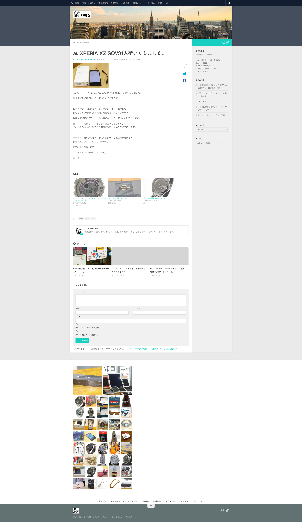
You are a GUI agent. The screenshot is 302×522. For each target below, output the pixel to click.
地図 (160, 3)
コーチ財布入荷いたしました (118, 198)
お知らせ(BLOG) (88, 3)
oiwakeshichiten (85, 59)
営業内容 (85, 42)
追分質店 (151, 3)
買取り (87, 219)
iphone (76, 42)
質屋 (93, 219)
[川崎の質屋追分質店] (227, 42)
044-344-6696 (201, 63)
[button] (88, 380)
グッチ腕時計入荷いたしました (154, 198)
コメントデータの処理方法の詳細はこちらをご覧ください (152, 349)
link (167, 3)
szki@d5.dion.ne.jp (203, 66)
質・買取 (75, 3)
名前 (78, 308)
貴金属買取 (103, 3)
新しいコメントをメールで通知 (87, 328)
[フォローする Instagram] (223, 42)
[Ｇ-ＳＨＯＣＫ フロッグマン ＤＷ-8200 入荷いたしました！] (89, 187)
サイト (78, 316)
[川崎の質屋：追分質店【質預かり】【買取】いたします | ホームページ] (82, 14)
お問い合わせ (138, 3)
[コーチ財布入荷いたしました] (124, 187)
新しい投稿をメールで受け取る (87, 335)
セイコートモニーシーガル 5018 (211, 115)
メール (136, 308)
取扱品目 (115, 3)
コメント (80, 292)
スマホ (81, 219)
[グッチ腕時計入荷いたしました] (159, 187)
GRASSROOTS (203, 101)
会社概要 (126, 3)
